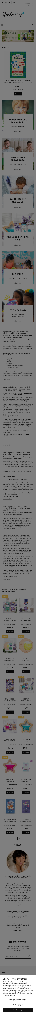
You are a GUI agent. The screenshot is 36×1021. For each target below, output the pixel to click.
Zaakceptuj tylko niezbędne (18, 1000)
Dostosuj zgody (18, 1005)
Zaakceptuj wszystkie (18, 1010)
